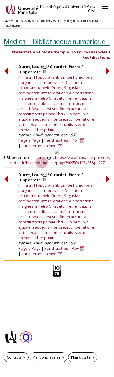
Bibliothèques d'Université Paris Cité (67, 8)
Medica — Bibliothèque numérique (54, 41)
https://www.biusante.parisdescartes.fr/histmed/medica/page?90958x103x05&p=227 (60, 160)
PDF (76, 140)
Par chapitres (56, 140)
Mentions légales (46, 357)
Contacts (14, 357)
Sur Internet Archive (39, 145)
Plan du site (80, 357)
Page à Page (29, 140)
